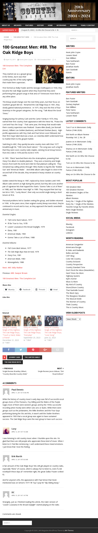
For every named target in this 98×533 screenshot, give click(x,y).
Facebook (70, 227)
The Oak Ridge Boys (12, 362)
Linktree (69, 233)
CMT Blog (70, 256)
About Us (6, 25)
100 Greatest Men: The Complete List (19, 278)
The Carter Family (32, 357)
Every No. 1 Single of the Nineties (80, 204)
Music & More (72, 281)
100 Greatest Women (75, 189)
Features (29, 25)
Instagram (70, 230)
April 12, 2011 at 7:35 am (20, 432)
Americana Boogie (73, 247)
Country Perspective (74, 264)
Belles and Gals (72, 253)
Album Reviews (72, 198)
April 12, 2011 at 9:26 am (20, 459)
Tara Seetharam (72, 61)
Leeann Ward (71, 55)
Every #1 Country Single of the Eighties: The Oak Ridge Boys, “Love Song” (53, 331)
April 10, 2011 (11, 59)
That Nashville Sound (74, 290)
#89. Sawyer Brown (19, 273)
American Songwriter (74, 244)
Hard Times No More (75, 273)
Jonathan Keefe (72, 66)
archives (17, 25)
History (40, 25)
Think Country (71, 304)
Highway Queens (73, 276)
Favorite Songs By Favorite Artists (80, 207)
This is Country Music (75, 307)
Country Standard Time (75, 267)
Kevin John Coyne (26, 59)
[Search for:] (82, 30)
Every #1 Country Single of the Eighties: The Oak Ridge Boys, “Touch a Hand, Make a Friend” (11, 332)
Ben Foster (70, 64)
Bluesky (69, 224)
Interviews (61, 25)
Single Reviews (72, 212)
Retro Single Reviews (74, 209)
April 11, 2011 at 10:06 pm (20, 393)
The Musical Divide (74, 299)
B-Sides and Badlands (75, 250)
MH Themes (69, 530)
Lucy (14, 428)
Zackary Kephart (72, 104)
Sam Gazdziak (72, 69)
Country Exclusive (73, 261)
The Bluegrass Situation (76, 296)
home (50, 25)
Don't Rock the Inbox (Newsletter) (80, 270)
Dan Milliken (71, 58)
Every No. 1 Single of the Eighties (79, 201)
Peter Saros (71, 110)
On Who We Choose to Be (84, 163)
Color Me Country (73, 259)
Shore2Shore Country (75, 287)
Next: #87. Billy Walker (13, 267)
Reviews (73, 25)
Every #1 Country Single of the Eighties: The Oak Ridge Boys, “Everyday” (32, 331)
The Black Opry (72, 293)
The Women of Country (75, 301)
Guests (69, 72)
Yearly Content (88, 25)
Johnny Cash (14, 357)
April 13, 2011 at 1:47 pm (20, 495)
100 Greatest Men (44, 59)
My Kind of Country (74, 284)
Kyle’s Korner (71, 278)
